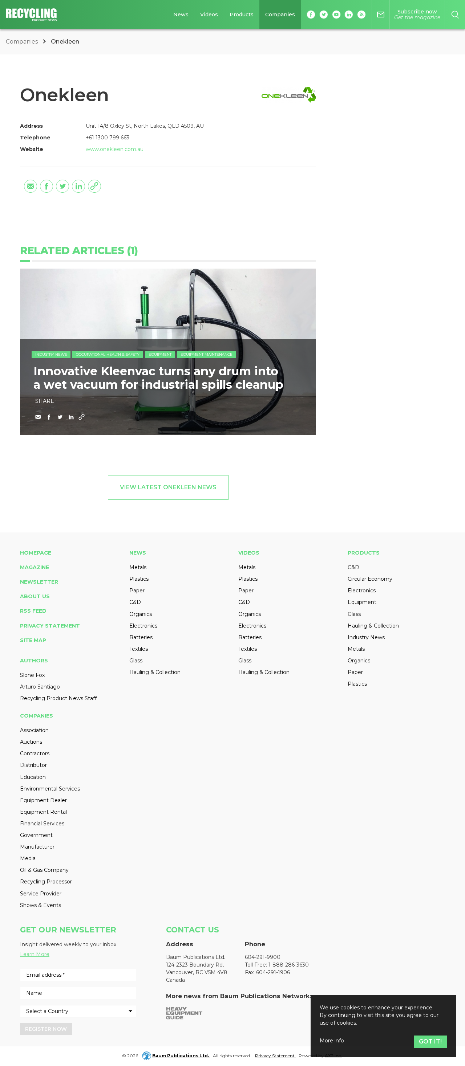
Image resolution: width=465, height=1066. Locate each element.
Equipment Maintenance (206, 354)
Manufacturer (37, 847)
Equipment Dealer (43, 800)
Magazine (34, 567)
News (181, 14)
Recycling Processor (46, 882)
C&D (135, 602)
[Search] (455, 14)
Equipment (160, 354)
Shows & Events (40, 905)
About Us (35, 596)
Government (36, 835)
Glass (135, 660)
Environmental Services (50, 789)
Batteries (141, 637)
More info (332, 1041)
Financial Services (42, 823)
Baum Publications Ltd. (181, 1055)
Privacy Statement (50, 626)
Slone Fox (32, 675)
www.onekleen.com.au (114, 149)
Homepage (35, 553)
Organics (140, 614)
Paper (137, 590)
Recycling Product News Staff (58, 698)
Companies (280, 14)
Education (33, 777)
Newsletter (39, 582)
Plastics (139, 579)
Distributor (33, 765)
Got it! (430, 1041)
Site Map (33, 640)
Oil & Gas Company (44, 870)
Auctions (31, 742)
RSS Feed (33, 611)
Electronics (143, 626)
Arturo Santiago (40, 687)
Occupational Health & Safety (108, 354)
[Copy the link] (94, 186)
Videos (209, 14)
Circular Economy (370, 579)
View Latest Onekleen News (168, 487)
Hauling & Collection (155, 672)
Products (242, 14)
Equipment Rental (43, 812)
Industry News (51, 354)
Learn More (34, 954)
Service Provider (40, 893)
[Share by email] (30, 186)
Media (28, 858)
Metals (137, 567)
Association (34, 730)
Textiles (138, 649)
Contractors (34, 753)
